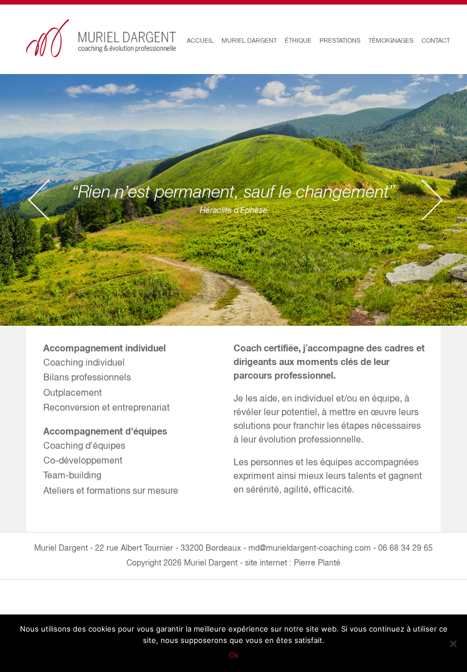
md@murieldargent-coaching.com (309, 547)
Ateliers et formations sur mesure (110, 490)
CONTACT (435, 40)
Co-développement (82, 460)
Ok (234, 654)
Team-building (72, 475)
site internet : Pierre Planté (293, 562)
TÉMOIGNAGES (390, 40)
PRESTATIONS (340, 40)
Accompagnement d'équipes (105, 430)
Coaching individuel (84, 362)
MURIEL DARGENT (249, 40)
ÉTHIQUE (298, 40)
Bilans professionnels (87, 377)
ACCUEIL (200, 40)
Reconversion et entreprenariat (106, 407)
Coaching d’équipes (84, 445)
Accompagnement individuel (104, 347)
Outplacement (72, 392)
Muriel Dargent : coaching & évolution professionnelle (101, 38)
